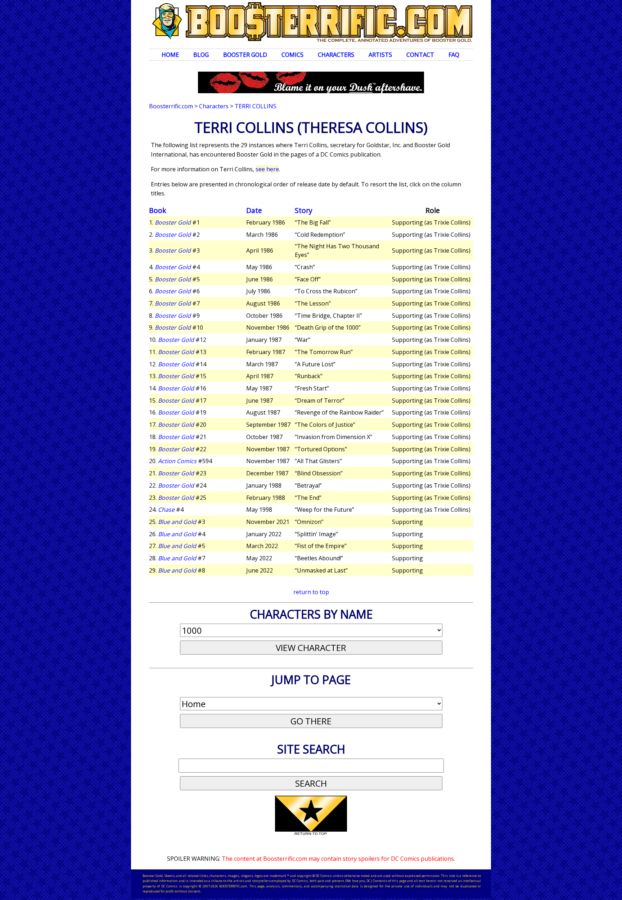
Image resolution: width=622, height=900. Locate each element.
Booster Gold (245, 55)
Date (254, 210)
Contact (420, 55)
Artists (380, 55)
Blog (201, 55)
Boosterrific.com (171, 106)
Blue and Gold (177, 522)
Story (303, 210)
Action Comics (177, 461)
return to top (311, 592)
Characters (336, 55)
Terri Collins (255, 106)
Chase (166, 510)
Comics (292, 55)
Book (157, 210)
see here (267, 169)
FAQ (454, 55)
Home (170, 55)
